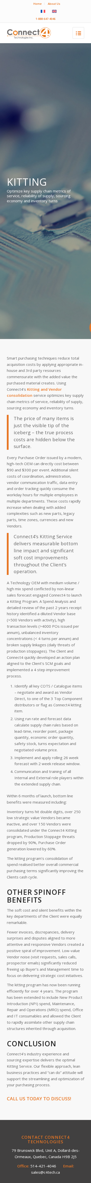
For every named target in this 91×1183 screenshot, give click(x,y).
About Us (54, 4)
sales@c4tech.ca (45, 1172)
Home (37, 4)
